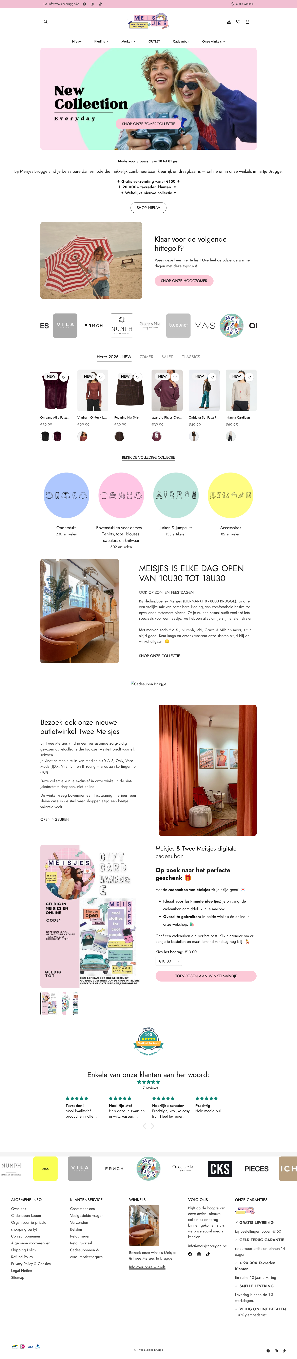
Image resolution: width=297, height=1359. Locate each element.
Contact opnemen (25, 1236)
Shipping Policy (23, 1250)
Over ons (18, 1208)
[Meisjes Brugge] (148, 21)
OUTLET (154, 41)
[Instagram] (92, 4)
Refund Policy (22, 1257)
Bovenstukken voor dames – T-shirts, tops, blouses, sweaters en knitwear (121, 534)
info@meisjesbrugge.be (207, 1246)
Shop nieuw (148, 207)
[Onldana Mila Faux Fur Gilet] (55, 390)
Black (45, 436)
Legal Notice (21, 1270)
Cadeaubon (181, 41)
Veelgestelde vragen (86, 1215)
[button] (247, 21)
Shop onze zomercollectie (148, 124)
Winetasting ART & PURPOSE (157, 436)
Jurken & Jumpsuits (176, 528)
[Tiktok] (100, 4)
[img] (148, 1082)
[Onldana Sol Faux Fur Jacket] (204, 390)
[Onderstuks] (66, 495)
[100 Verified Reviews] (148, 1057)
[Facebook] (84, 4)
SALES (167, 357)
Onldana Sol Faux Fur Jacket (204, 417)
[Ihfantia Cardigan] (241, 390)
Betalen (76, 1229)
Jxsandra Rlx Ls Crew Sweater (166, 417)
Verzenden (79, 1222)
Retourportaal (81, 1243)
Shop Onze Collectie (159, 656)
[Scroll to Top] (289, 1337)
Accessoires (230, 528)
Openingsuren (54, 819)
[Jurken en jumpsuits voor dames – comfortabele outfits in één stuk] (176, 495)
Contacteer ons (82, 1208)
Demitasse (194, 436)
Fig (57, 436)
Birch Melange (231, 436)
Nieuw (76, 41)
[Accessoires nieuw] (230, 495)
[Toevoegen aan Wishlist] (63, 377)
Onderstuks (66, 528)
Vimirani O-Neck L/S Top (92, 417)
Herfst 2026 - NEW (114, 357)
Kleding (99, 41)
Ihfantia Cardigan (238, 417)
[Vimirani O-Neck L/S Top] (92, 390)
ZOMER (146, 357)
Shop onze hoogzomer (184, 281)
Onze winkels (212, 41)
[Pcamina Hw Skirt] (129, 390)
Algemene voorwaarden (30, 1243)
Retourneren (80, 1236)
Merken (126, 41)
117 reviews (148, 1088)
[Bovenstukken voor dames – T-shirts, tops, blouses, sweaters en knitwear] (121, 495)
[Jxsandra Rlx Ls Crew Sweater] (167, 390)
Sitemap (17, 1277)
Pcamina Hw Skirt (126, 417)
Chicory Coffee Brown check (119, 436)
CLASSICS (190, 357)
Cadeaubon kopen (26, 1215)
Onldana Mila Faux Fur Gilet (53, 417)
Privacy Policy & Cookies (31, 1263)
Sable (82, 436)
